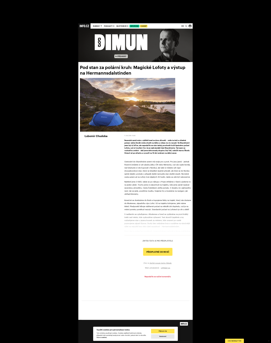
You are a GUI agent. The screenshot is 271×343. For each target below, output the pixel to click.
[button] (184, 103)
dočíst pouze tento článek (160, 263)
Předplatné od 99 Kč (157, 252)
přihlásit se (165, 268)
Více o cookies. (102, 337)
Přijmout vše (163, 331)
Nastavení (162, 336)
